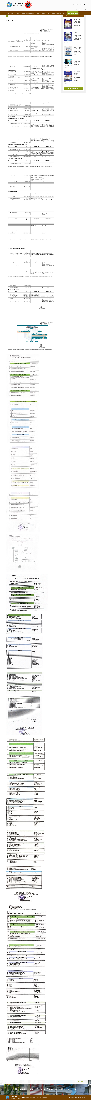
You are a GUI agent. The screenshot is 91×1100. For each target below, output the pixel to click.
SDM (37, 13)
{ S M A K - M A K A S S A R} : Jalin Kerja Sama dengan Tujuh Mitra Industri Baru (78, 50)
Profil (13, 13)
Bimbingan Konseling (28, 13)
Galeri (43, 13)
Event (48, 13)
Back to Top (81, 1081)
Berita (18, 13)
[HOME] (7, 16)
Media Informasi (56, 13)
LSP (64, 13)
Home (7, 13)
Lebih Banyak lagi (73, 88)
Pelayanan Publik (73, 13)
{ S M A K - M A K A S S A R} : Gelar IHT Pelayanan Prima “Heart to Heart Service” (78, 22)
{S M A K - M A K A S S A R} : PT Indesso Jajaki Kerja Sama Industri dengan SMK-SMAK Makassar (78, 37)
